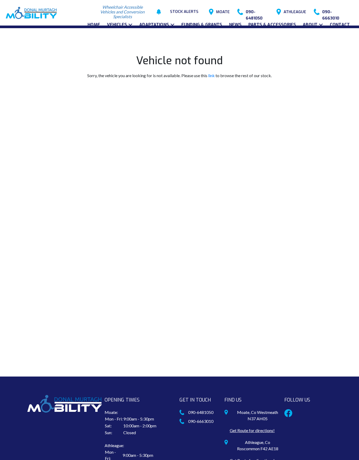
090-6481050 (254, 12)
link (211, 75)
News (235, 24)
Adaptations (154, 24)
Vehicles (117, 24)
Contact (340, 24)
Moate (223, 11)
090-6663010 (330, 12)
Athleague (295, 11)
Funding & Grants (201, 24)
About (310, 24)
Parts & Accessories (272, 24)
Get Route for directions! (252, 430)
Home (94, 24)
